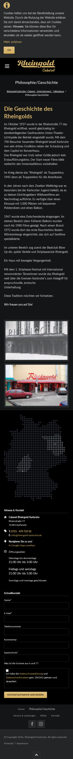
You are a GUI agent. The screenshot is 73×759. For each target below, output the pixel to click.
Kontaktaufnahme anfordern (25, 695)
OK (9, 50)
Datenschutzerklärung (31, 673)
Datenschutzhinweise (17, 677)
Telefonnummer (12, 626)
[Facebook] (32, 724)
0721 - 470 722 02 (21, 531)
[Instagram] (41, 724)
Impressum (22, 743)
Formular (9, 743)
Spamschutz (11, 652)
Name (9, 600)
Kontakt (55, 715)
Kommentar (10, 639)
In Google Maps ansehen (22, 545)
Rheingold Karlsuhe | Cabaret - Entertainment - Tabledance (35, 91)
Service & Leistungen (24, 715)
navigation (7, 66)
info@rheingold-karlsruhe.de (26, 535)
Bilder (43, 715)
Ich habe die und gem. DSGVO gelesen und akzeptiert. (31, 677)
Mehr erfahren (13, 42)
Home (21, 709)
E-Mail (9, 613)
